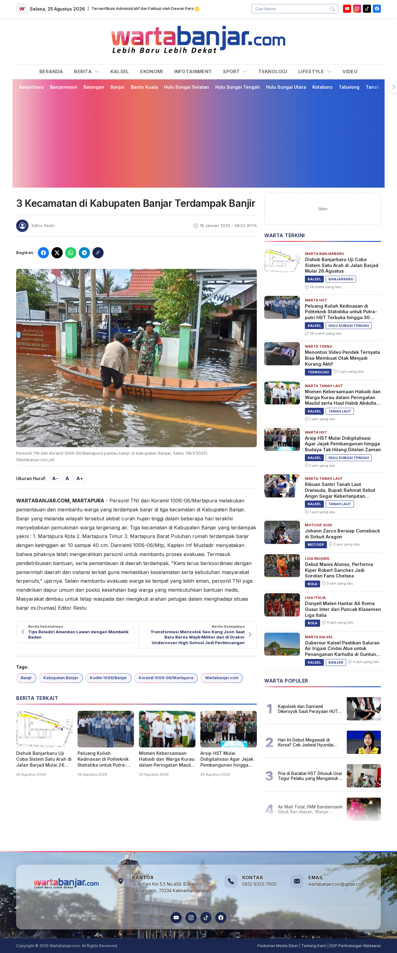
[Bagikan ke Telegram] (84, 252)
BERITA (83, 71)
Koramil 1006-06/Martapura (166, 677)
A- (55, 478)
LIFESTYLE (311, 71)
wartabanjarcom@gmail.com (336, 884)
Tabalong (349, 87)
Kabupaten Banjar (60, 677)
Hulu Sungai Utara (286, 87)
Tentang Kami (313, 945)
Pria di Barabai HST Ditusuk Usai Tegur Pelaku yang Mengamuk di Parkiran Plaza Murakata (310, 776)
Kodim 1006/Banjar (108, 677)
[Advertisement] (198, 138)
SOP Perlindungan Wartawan (355, 945)
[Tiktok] (367, 9)
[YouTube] (347, 9)
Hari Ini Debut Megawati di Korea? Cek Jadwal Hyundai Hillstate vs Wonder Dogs (305, 742)
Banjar (117, 87)
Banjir (26, 677)
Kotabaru (322, 87)
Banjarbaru (31, 87)
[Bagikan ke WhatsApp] (70, 252)
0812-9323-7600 (259, 884)
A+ (79, 478)
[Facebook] (377, 9)
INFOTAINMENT (193, 71)
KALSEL (119, 71)
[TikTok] (206, 917)
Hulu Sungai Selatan (186, 87)
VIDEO (350, 71)
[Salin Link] (98, 252)
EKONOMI (151, 71)
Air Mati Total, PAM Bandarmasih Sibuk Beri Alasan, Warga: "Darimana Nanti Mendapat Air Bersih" (310, 809)
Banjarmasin (63, 87)
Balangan (93, 87)
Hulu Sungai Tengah (237, 87)
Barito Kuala (144, 87)
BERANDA (51, 71)
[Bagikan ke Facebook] (43, 252)
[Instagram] (357, 9)
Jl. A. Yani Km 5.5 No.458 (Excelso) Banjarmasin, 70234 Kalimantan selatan (171, 887)
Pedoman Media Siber (277, 945)
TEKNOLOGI (272, 71)
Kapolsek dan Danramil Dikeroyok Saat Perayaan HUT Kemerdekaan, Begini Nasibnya (308, 709)
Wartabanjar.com (221, 677)
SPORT (232, 71)
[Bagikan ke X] (57, 252)
